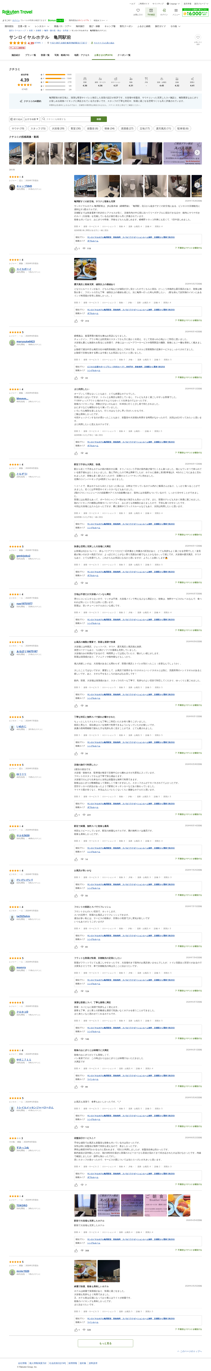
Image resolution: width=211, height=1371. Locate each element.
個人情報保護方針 (38, 1363)
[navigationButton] (197, 152)
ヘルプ (132, 4)
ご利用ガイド (143, 4)
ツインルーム (92, 1079)
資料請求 (93, 1363)
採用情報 (72, 1363)
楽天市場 (187, 4)
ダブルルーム (92, 241)
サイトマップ (158, 4)
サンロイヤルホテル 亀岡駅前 (40, 37)
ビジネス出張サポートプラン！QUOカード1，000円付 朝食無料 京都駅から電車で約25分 (126, 367)
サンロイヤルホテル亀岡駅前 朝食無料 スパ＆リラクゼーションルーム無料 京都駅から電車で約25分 (131, 237)
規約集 (83, 1363)
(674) (103, 54)
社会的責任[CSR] (57, 1363)
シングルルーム (93, 370)
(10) (62, 54)
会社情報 (22, 1363)
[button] (15, 153)
